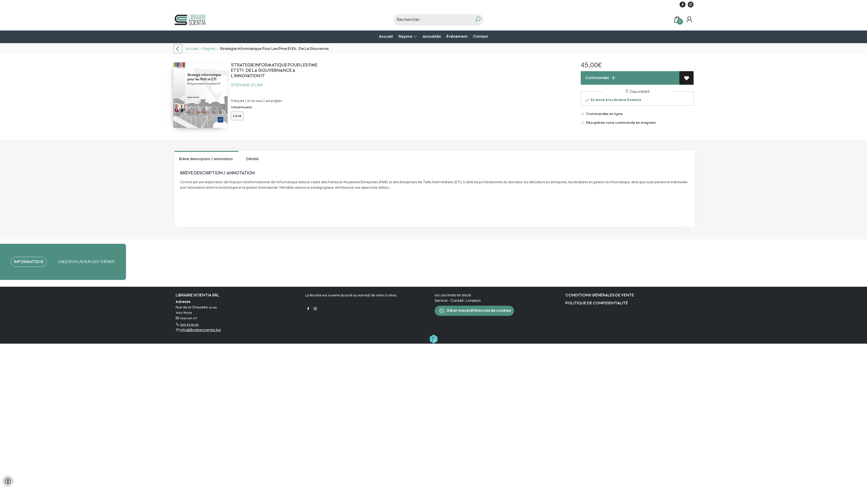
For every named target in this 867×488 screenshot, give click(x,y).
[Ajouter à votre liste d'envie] (686, 78)
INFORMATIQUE (29, 262)
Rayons (209, 49)
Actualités (432, 36)
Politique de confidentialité (596, 303)
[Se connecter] (689, 19)
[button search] (477, 20)
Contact (480, 36)
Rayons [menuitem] (406, 36)
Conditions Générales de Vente (599, 295)
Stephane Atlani (247, 85)
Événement (456, 36)
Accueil (386, 36)
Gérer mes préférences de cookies (478, 310)
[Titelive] (433, 338)
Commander (597, 78)
